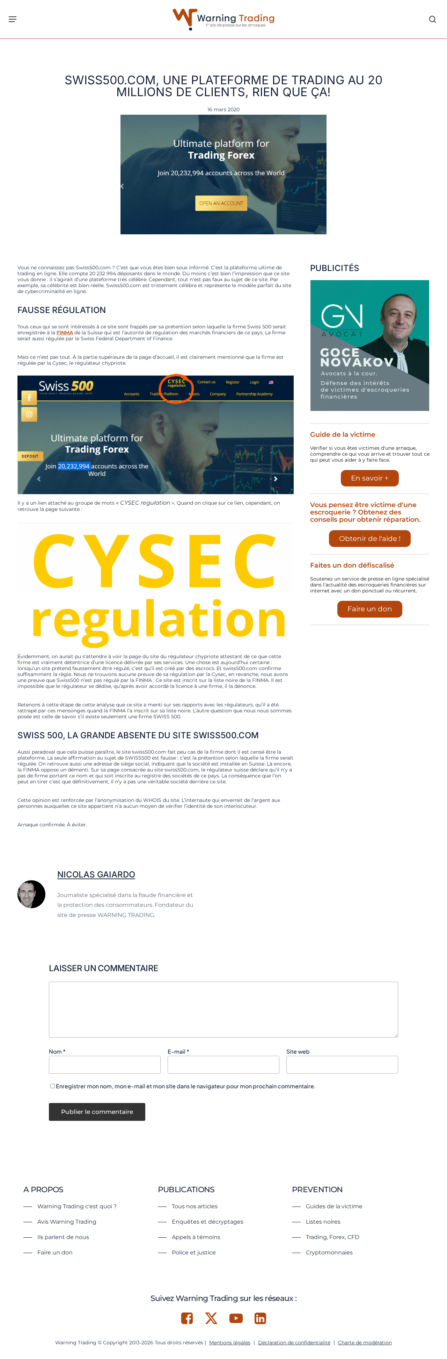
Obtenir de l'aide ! (370, 538)
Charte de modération (365, 1343)
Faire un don (369, 609)
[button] (12, 19)
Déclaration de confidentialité (294, 1343)
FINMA (65, 332)
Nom (57, 1051)
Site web (298, 1051)
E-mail (178, 1051)
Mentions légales (229, 1343)
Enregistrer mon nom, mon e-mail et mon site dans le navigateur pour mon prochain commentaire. (186, 1086)
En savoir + (370, 478)
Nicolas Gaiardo (96, 874)
